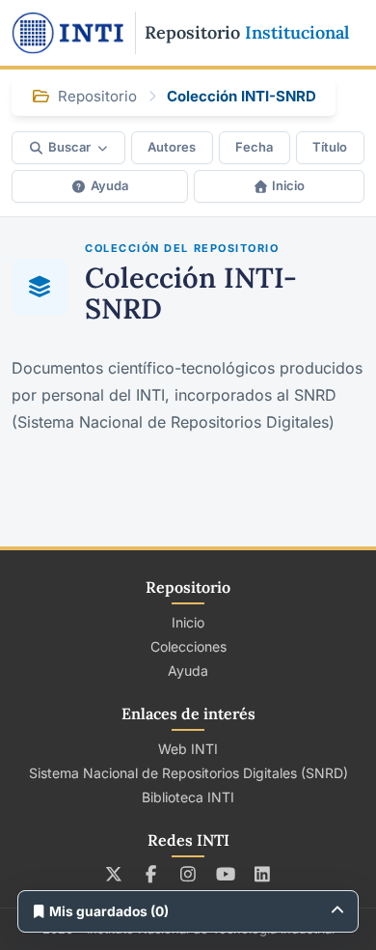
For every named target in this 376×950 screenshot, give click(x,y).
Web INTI (188, 748)
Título (329, 146)
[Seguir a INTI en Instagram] (188, 873)
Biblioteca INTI (188, 797)
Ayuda (109, 185)
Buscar (69, 146)
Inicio (288, 185)
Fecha (254, 146)
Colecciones (188, 646)
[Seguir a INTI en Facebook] (151, 873)
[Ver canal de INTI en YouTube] (225, 873)
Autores (172, 146)
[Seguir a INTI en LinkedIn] (263, 873)
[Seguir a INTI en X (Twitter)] (114, 873)
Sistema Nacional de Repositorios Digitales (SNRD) (188, 773)
